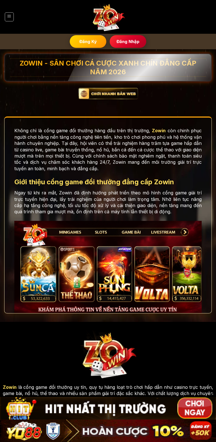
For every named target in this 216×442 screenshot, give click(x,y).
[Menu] (9, 16)
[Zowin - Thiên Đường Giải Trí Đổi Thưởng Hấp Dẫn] (108, 17)
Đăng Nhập (128, 41)
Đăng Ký (88, 41)
